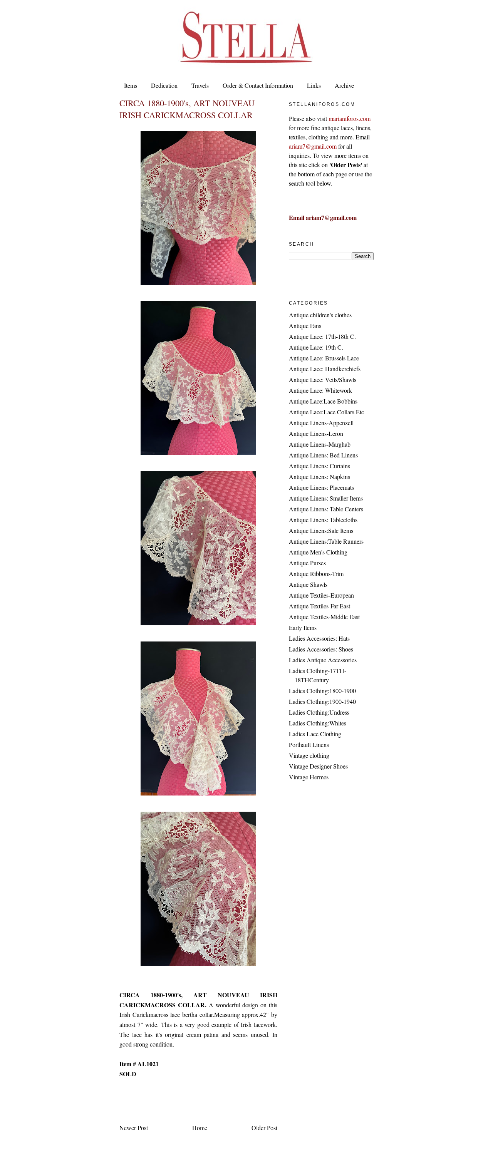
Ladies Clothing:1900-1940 (322, 701)
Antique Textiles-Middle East (324, 617)
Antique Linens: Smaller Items (326, 498)
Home (199, 1128)
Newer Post (133, 1128)
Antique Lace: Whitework (320, 390)
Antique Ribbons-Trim (316, 573)
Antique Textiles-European (321, 595)
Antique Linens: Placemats (321, 487)
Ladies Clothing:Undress (319, 712)
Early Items (303, 627)
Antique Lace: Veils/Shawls (322, 379)
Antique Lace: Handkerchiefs (325, 369)
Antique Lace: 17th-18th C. (322, 336)
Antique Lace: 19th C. (316, 347)
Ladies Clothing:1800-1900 (322, 691)
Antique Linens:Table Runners (326, 541)
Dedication (164, 85)
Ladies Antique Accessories (323, 660)
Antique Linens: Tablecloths (323, 520)
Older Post (264, 1128)
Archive (344, 85)
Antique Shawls (308, 584)
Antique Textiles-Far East (319, 606)
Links (314, 85)
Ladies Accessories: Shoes (321, 649)
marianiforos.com (350, 118)
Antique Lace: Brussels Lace (324, 358)
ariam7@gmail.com (313, 146)
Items (130, 85)
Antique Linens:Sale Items (321, 530)
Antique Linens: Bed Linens (323, 455)
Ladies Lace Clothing (315, 734)
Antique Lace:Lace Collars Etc (326, 412)
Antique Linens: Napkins (319, 476)
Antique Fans (305, 326)
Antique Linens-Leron (316, 433)
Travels (200, 85)
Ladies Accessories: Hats (319, 638)
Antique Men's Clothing (318, 552)
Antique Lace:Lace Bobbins (323, 401)
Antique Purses (307, 563)
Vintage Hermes (309, 777)
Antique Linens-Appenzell (321, 423)
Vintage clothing (309, 755)
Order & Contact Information (258, 85)
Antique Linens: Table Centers (326, 509)
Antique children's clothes (320, 315)
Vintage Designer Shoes (318, 766)
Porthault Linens (309, 744)
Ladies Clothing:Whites (317, 723)
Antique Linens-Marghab (319, 444)
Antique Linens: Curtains (319, 466)
